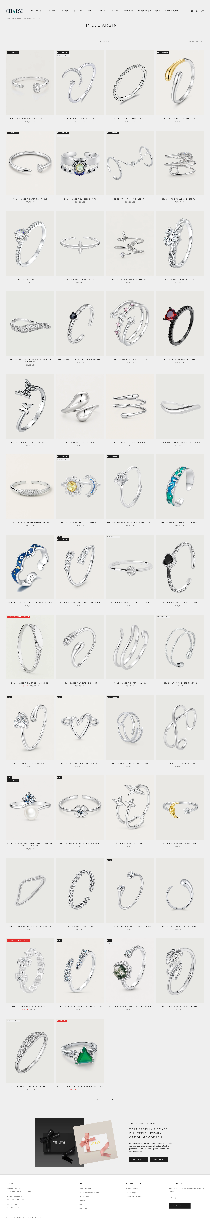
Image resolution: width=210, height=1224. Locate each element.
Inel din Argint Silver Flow (80, 442)
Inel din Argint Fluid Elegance (130, 442)
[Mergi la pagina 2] (112, 1099)
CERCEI (65, 11)
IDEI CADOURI (37, 11)
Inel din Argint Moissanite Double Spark (130, 926)
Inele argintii (39, 18)
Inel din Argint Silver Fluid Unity (179, 926)
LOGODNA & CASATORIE (149, 11)
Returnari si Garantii (133, 1197)
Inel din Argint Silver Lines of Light (30, 1087)
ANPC (81, 1205)
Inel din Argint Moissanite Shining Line (80, 603)
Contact (82, 1201)
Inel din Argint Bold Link (80, 926)
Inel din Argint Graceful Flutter (130, 279)
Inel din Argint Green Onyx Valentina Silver (80, 1087)
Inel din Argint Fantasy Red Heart (180, 359)
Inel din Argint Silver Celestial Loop (129, 603)
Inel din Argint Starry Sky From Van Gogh (30, 603)
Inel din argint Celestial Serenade (80, 522)
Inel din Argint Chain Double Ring (130, 199)
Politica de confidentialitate (89, 1192)
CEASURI (114, 11)
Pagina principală (13, 18)
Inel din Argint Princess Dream (130, 118)
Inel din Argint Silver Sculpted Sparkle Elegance (30, 361)
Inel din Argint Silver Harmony (130, 683)
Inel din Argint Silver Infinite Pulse (180, 199)
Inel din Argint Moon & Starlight (179, 843)
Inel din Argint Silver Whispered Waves (30, 926)
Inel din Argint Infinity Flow (180, 763)
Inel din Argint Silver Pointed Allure (30, 119)
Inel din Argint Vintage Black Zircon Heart (80, 359)
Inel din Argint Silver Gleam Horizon (30, 683)
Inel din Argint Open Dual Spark (30, 763)
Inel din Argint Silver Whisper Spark (30, 522)
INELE (90, 11)
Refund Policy (84, 1197)
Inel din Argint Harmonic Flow (180, 118)
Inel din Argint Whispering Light (80, 683)
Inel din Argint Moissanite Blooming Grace (130, 522)
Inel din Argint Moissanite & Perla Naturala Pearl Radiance (30, 845)
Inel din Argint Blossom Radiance (30, 1006)
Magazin (27, 18)
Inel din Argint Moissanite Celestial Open (80, 1006)
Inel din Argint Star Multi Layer (130, 359)
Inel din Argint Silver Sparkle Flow (130, 763)
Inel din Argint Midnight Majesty (179, 603)
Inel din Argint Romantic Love (180, 279)
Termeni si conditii (85, 1188)
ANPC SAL (83, 1209)
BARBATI (101, 11)
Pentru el (159, 1159)
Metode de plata (132, 1192)
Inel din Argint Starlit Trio (129, 843)
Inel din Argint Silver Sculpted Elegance (180, 442)
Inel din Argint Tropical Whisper (179, 1006)
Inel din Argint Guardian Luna (80, 119)
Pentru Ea (138, 1159)
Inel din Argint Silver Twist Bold (30, 199)
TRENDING (128, 11)
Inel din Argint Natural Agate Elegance (130, 1006)
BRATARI (53, 11)
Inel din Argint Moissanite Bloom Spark (80, 843)
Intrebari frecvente (132, 1188)
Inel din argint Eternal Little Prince (180, 522)
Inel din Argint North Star (80, 279)
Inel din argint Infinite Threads (180, 683)
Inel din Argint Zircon (30, 279)
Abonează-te (180, 1206)
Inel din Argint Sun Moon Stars (80, 199)
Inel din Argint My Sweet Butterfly (30, 442)
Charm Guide (172, 11)
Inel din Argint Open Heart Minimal (80, 763)
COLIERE (78, 11)
